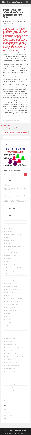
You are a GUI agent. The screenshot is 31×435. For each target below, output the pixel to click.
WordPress (24, 433)
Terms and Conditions (20, 430)
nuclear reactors (10, 307)
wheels (7, 378)
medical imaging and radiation (13, 301)
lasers (7, 295)
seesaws (8, 329)
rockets (8, 326)
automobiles (9, 228)
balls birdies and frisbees (12, 234)
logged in (10, 128)
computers (8, 258)
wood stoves (9, 384)
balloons (8, 231)
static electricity (10, 338)
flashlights (8, 283)
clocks (7, 249)
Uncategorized (9, 359)
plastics (8, 316)
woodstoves (9, 387)
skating (7, 332)
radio (7, 320)
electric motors (10, 264)
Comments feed (8, 415)
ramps (7, 323)
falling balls (8, 280)
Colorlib (14, 433)
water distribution (10, 368)
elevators (8, 277)
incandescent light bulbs (12, 289)
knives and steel (10, 292)
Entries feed (7, 412)
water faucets (9, 371)
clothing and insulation (11, 252)
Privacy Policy (8, 430)
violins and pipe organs (11, 365)
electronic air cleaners (11, 274)
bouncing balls (9, 240)
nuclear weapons (10, 310)
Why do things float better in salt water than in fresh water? (15, 189)
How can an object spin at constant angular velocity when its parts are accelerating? (15, 201)
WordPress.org (7, 418)
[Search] (25, 174)
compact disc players (11, 255)
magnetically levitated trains (13, 298)
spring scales (9, 335)
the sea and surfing (11, 353)
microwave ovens (10, 304)
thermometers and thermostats (14, 356)
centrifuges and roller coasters (13, 246)
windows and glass (10, 381)
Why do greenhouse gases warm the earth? (15, 192)
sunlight (8, 341)
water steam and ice (8, 23)
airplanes (6, 120)
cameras (8, 243)
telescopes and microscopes (13, 347)
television (8, 350)
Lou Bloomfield (19, 21)
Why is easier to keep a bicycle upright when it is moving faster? (15, 196)
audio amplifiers (10, 225)
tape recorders (9, 344)
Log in (5, 409)
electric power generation (12, 271)
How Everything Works (12, 2)
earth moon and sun (11, 261)
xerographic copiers (11, 390)
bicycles (8, 237)
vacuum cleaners (10, 362)
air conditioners (10, 219)
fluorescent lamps (10, 286)
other (7, 313)
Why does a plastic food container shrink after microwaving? (15, 184)
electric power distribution (12, 268)
